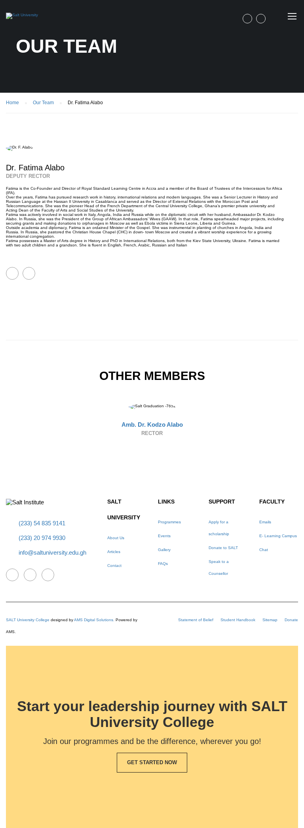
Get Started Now (152, 762)
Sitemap (269, 620)
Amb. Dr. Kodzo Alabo (152, 424)
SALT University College (27, 620)
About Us (115, 538)
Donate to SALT (223, 548)
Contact (114, 565)
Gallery (164, 550)
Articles (113, 551)
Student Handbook (237, 620)
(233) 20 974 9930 (42, 537)
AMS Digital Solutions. (94, 620)
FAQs (163, 563)
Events (164, 536)
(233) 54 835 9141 (42, 523)
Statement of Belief (195, 620)
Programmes (169, 522)
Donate (291, 620)
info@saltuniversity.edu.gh (52, 552)
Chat (263, 550)
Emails (265, 522)
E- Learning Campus (278, 536)
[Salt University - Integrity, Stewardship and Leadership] (22, 22)
